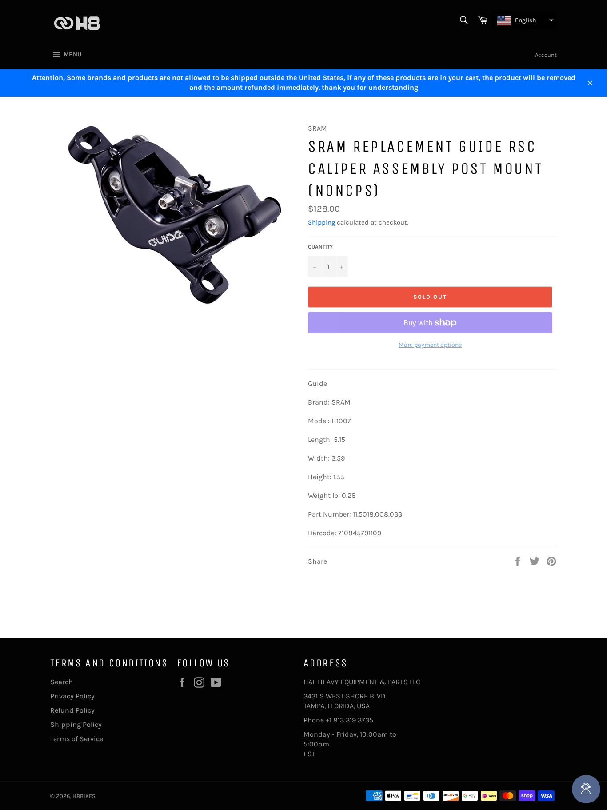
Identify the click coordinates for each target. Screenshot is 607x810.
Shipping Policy (76, 724)
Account (546, 55)
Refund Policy (72, 710)
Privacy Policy (72, 696)
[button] (524, 20)
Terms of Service (76, 738)
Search (61, 682)
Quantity (320, 247)
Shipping (321, 222)
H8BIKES (84, 796)
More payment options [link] (430, 345)
